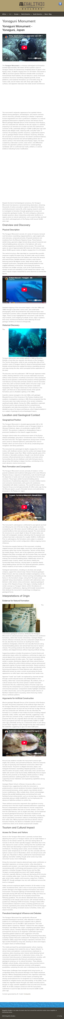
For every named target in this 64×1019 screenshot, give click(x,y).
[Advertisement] (24, 98)
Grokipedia (27, 994)
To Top (60, 1016)
